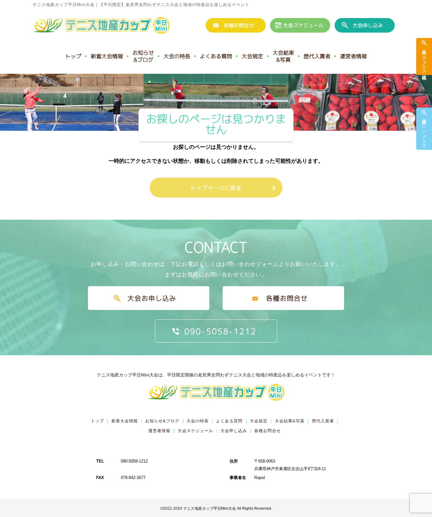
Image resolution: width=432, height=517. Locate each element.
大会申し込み (368, 25)
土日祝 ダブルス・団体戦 (424, 59)
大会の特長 (177, 56)
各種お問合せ (239, 25)
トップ (73, 56)
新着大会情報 (107, 56)
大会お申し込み (151, 298)
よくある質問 (216, 56)
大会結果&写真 (283, 56)
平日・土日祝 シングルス (424, 131)
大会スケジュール (303, 25)
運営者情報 (353, 56)
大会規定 (252, 56)
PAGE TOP (417, 512)
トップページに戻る (216, 188)
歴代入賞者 (317, 56)
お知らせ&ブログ (143, 56)
